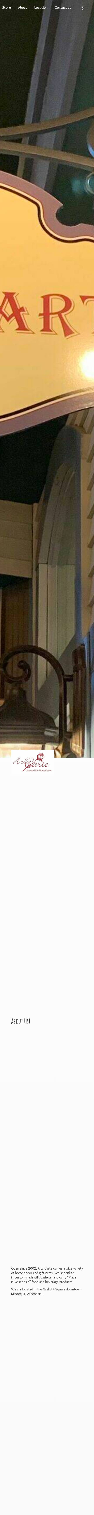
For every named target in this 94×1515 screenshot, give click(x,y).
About (22, 7)
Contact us (63, 7)
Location (40, 7)
